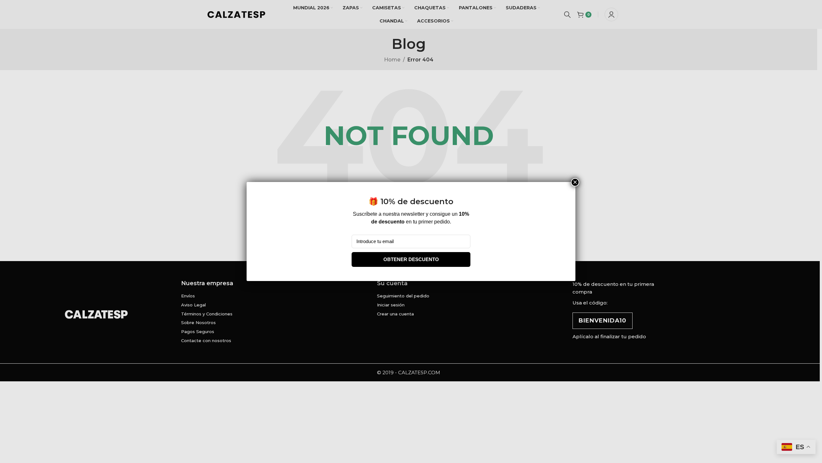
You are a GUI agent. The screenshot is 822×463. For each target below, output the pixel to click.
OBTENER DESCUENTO (411, 259)
